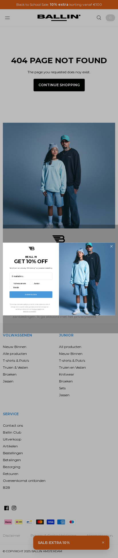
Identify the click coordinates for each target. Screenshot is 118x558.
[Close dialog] (111, 246)
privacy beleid (37, 309)
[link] (31, 248)
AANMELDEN (31, 294)
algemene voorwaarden (29, 311)
